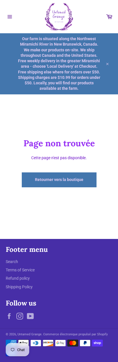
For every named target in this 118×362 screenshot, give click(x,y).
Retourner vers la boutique (59, 179)
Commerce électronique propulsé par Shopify (75, 334)
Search (12, 261)
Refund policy (18, 278)
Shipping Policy (19, 287)
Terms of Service (20, 270)
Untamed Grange (29, 334)
